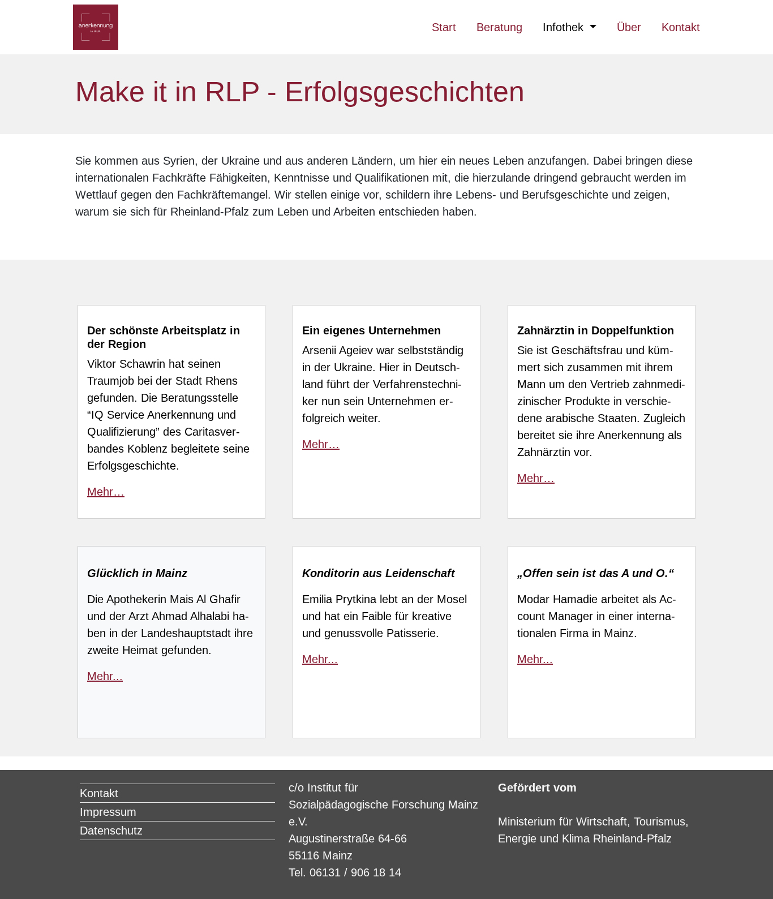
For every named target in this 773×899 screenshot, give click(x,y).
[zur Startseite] (95, 27)
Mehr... (105, 676)
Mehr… (105, 491)
